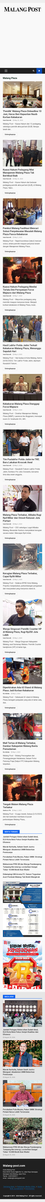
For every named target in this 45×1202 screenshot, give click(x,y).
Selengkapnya (10, 134)
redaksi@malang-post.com (16, 1178)
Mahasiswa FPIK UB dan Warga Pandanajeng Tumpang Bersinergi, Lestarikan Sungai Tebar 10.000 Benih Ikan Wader (22, 867)
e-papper (39, 71)
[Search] (33, 71)
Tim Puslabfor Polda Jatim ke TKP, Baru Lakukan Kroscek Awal (22, 443)
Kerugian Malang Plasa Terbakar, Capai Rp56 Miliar (22, 557)
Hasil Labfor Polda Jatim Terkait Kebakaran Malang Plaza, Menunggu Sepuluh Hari (22, 328)
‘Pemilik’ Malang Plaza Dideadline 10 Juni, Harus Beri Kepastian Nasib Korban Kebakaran (22, 94)
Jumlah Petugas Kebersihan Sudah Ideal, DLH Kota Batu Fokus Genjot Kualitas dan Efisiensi (20, 839)
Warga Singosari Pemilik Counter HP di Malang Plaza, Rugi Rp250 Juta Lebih (22, 612)
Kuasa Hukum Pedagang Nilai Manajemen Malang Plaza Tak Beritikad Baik (22, 153)
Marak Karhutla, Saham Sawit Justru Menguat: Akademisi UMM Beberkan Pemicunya (18, 849)
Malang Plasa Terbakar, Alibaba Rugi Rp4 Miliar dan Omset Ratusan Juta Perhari (22, 498)
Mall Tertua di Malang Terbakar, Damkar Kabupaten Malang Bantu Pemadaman (22, 726)
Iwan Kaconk (7, 120)
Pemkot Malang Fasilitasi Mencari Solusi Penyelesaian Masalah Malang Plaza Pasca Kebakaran (22, 211)
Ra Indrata (6, 693)
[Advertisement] (22, 41)
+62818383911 (13, 1176)
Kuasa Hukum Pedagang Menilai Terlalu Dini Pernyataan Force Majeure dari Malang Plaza (22, 270)
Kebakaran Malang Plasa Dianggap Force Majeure (22, 387)
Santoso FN (7, 810)
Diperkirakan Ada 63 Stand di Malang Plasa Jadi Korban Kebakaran (22, 671)
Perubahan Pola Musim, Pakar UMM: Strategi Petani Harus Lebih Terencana (22, 1093)
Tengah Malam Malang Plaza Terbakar (22, 787)
